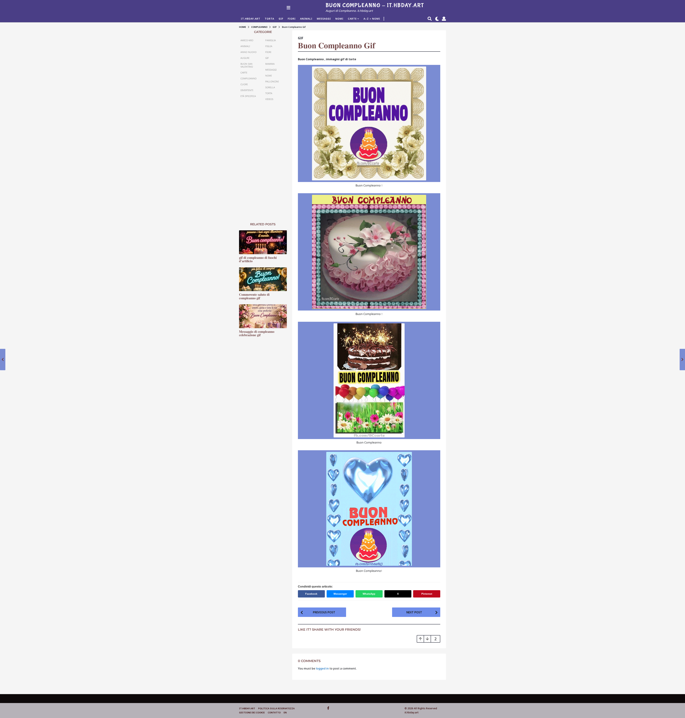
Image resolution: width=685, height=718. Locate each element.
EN (285, 712)
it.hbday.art (247, 708)
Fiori (292, 18)
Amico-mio (246, 40)
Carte (352, 18)
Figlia (268, 46)
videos (269, 99)
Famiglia (270, 40)
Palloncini (272, 81)
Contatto (274, 712)
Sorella (270, 87)
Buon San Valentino (246, 65)
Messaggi (324, 18)
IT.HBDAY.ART (250, 18)
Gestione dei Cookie (252, 712)
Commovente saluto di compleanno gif (254, 296)
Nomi (339, 18)
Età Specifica (248, 96)
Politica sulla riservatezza (276, 708)
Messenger (340, 593)
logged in (322, 668)
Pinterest (426, 593)
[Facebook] (328, 708)
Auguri (244, 58)
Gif (281, 18)
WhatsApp (369, 593)
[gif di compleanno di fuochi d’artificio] (263, 242)
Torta (269, 18)
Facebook (311, 593)
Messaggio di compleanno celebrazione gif (256, 333)
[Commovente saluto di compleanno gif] (263, 279)
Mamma (270, 63)
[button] (288, 7)
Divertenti (246, 90)
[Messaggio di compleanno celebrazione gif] (263, 316)
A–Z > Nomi (372, 18)
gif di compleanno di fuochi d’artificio (258, 259)
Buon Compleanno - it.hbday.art (375, 5)
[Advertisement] (263, 162)
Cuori (244, 84)
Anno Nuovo (248, 52)
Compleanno (248, 78)
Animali (306, 18)
